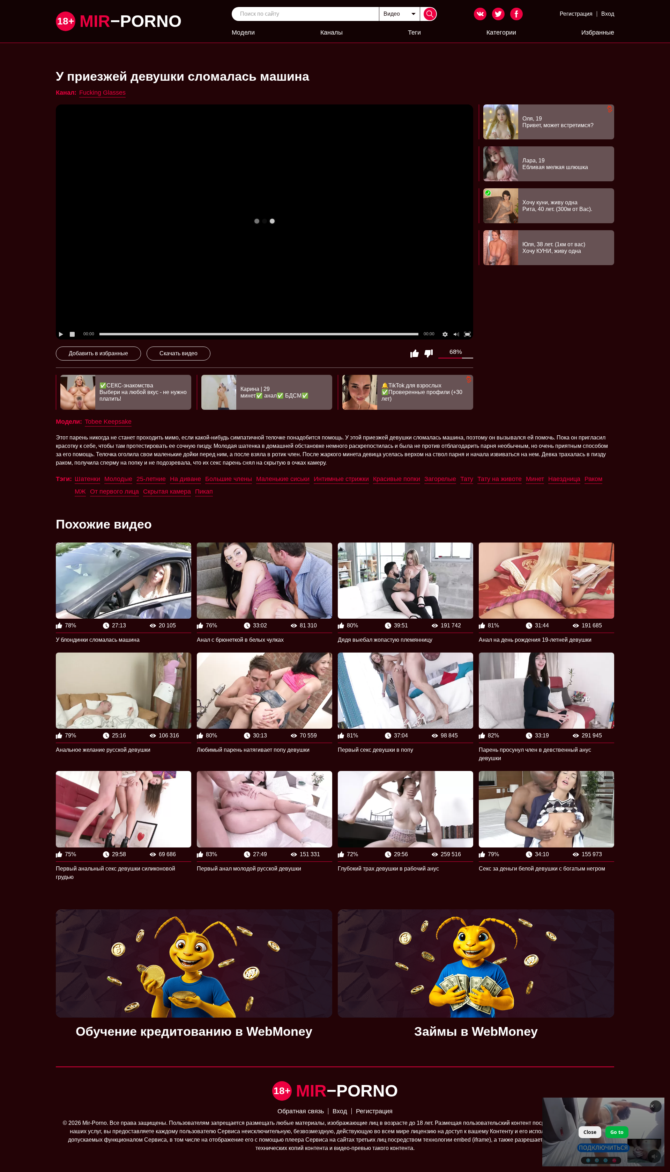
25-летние (151, 478)
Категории (501, 32)
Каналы (331, 32)
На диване (185, 478)
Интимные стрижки (341, 478)
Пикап (204, 491)
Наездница (564, 478)
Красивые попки (396, 478)
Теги (414, 32)
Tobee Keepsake (108, 421)
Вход (607, 14)
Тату (466, 478)
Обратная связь (300, 1111)
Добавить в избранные (98, 353)
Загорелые (440, 478)
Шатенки (87, 478)
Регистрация (576, 14)
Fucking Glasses (102, 92)
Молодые (118, 478)
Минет (535, 478)
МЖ (80, 491)
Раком (593, 478)
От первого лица (114, 491)
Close (589, 1132)
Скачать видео (178, 353)
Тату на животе (499, 478)
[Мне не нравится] (428, 353)
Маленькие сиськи (283, 478)
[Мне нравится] (414, 353)
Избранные (597, 32)
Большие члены (228, 478)
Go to (617, 1132)
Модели (243, 32)
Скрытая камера (167, 491)
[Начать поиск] (430, 14)
